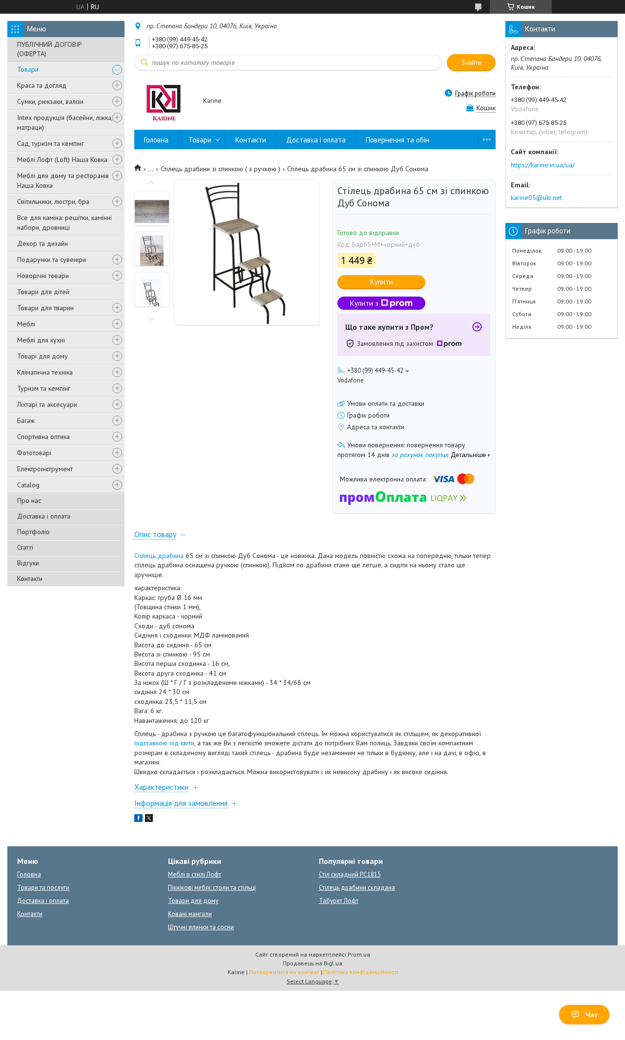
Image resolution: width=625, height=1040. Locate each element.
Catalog (28, 484)
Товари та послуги (43, 887)
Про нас (29, 500)
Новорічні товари (43, 275)
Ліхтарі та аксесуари (47, 404)
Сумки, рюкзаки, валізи (50, 101)
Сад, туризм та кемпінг (50, 143)
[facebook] (138, 819)
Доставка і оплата (43, 516)
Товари (28, 69)
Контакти (29, 578)
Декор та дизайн (42, 243)
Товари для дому (193, 901)
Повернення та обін (397, 139)
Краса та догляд (41, 85)
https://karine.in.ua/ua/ (543, 164)
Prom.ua (359, 954)
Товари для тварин (45, 307)
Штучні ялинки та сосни (201, 927)
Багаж (26, 420)
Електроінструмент (45, 468)
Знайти (471, 62)
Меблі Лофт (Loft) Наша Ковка (62, 159)
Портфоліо (33, 531)
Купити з (364, 303)
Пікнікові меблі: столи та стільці (212, 887)
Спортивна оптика (43, 436)
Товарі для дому (42, 356)
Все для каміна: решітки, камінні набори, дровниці (64, 222)
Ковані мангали (190, 914)
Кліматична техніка (45, 372)
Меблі (26, 324)
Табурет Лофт (338, 901)
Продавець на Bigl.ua (312, 963)
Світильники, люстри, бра (53, 201)
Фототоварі (34, 452)
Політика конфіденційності (361, 972)
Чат (591, 1015)
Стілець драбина (159, 555)
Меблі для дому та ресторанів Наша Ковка (63, 180)
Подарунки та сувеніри (51, 259)
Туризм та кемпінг (43, 388)
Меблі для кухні (41, 340)
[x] (149, 819)
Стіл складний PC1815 (350, 874)
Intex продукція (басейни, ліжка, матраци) (64, 122)
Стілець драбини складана (357, 887)
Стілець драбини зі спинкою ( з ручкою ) (220, 168)
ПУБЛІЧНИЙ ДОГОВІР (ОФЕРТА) (49, 49)
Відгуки (28, 563)
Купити (381, 281)
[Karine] (164, 101)
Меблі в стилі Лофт (194, 874)
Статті (25, 547)
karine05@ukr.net (536, 197)
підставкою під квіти (164, 743)
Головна (156, 139)
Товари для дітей (43, 291)
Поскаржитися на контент (284, 972)
